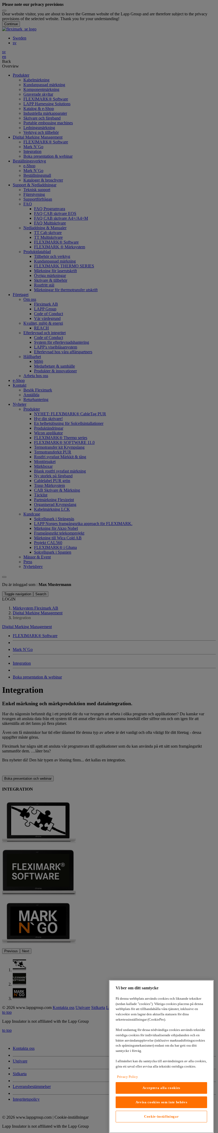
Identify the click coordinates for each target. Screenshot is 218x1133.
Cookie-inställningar (161, 1116)
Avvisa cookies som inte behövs (161, 1102)
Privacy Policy (127, 1077)
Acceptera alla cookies (161, 1088)
